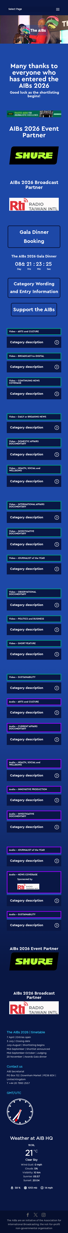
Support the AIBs (34, 309)
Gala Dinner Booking (34, 237)
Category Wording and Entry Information (34, 288)
